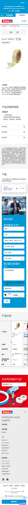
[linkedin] (3, 480)
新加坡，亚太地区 (6, 466)
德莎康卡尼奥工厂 (6, 448)
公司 (6, 234)
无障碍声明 (16, 485)
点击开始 (16, 295)
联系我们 (14, 501)
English (17, 11)
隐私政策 (19, 282)
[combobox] (13, 259)
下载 (17, 32)
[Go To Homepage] (1, 15)
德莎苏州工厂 (5, 440)
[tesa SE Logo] (7, 21)
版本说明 (5, 485)
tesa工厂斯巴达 (5, 442)
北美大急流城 (5, 468)
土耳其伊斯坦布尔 (6, 473)
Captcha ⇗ (20, 296)
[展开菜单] (25, 21)
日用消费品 (9, 15)
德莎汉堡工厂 (5, 450)
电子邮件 (9, 246)
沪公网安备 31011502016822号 (15, 496)
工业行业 (22, 15)
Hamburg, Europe (6, 461)
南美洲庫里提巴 (5, 471)
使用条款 (23, 485)
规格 (11, 32)
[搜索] (22, 21)
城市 (8, 252)
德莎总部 (4, 432)
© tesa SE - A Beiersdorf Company (12, 491)
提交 (6, 301)
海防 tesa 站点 (5, 453)
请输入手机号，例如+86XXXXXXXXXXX (14, 240)
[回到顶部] (25, 411)
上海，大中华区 (5, 463)
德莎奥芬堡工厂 (5, 445)
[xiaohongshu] (7, 480)
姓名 (6, 228)
